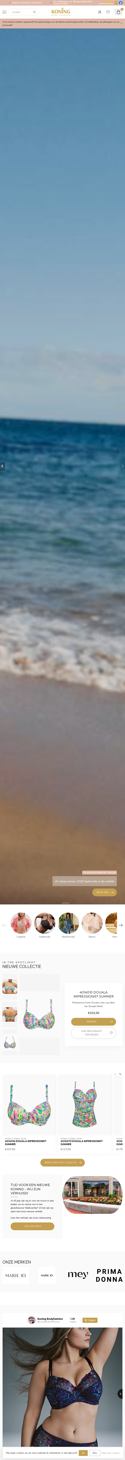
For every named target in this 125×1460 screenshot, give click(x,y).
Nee (95, 1452)
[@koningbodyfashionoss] (31, 1320)
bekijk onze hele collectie (60, 1162)
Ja (83, 1452)
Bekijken (91, 1021)
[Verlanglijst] (108, 12)
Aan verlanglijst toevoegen (91, 1033)
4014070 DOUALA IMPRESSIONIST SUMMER (82, 1143)
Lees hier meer (32, 1226)
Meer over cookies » (111, 1453)
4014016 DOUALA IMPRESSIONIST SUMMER (26, 1143)
